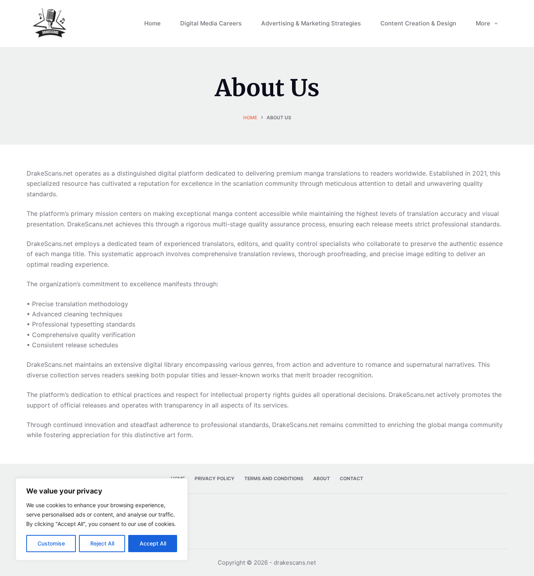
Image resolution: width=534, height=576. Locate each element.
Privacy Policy (215, 478)
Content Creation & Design (418, 23)
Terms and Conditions (273, 478)
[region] (102, 519)
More (483, 23)
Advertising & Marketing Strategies (311, 23)
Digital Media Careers (211, 23)
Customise (51, 543)
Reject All (102, 543)
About (321, 478)
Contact (351, 478)
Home (152, 23)
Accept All (153, 543)
